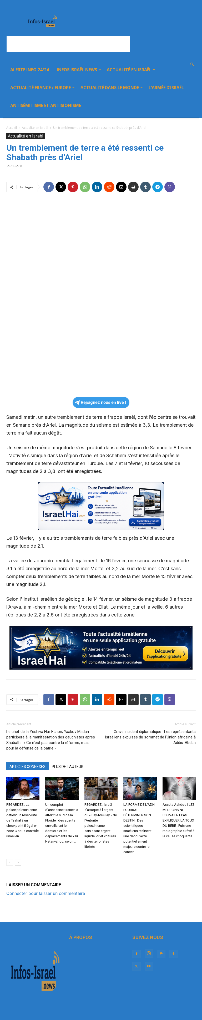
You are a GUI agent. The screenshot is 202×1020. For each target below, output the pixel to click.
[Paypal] (161, 954)
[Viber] (169, 187)
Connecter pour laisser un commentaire (45, 893)
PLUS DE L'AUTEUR (67, 766)
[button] (192, 64)
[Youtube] (149, 966)
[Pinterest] (73, 187)
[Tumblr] (145, 187)
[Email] (121, 187)
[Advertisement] (68, 44)
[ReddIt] (109, 187)
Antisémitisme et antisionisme (45, 105)
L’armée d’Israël (166, 87)
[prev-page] (9, 862)
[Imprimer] (133, 187)
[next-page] (18, 862)
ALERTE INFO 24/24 (29, 70)
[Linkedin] (97, 187)
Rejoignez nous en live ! (103, 402)
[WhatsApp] (85, 187)
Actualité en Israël (129, 70)
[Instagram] (149, 953)
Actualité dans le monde (109, 87)
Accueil (11, 127)
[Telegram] (157, 187)
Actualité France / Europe (40, 87)
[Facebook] (48, 187)
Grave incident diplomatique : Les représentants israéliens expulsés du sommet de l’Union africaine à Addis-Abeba (150, 737)
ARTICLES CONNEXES (27, 766)
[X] (60, 187)
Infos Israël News (77, 70)
